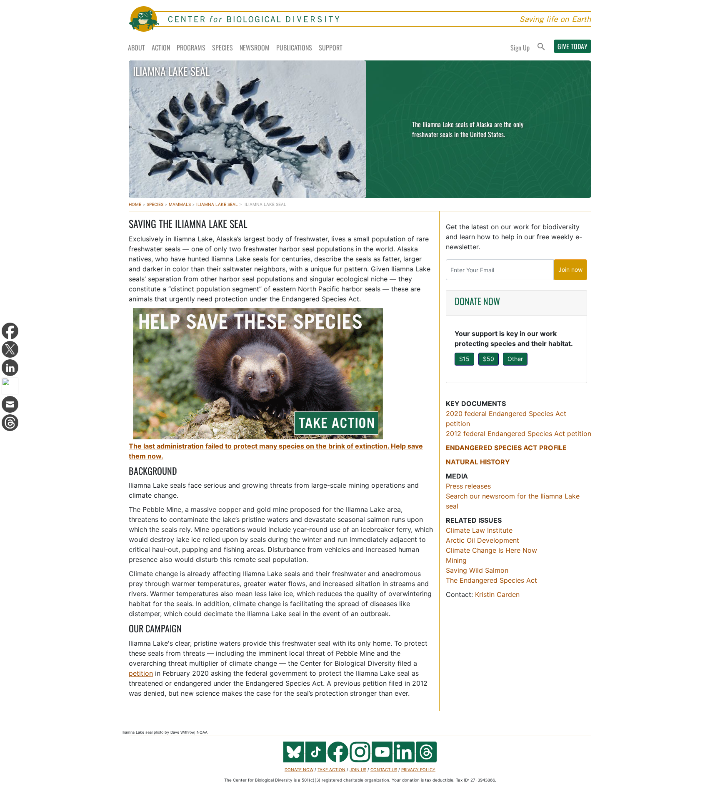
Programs (191, 48)
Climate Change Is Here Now (491, 550)
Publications (294, 48)
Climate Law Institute (479, 530)
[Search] (541, 47)
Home (135, 204)
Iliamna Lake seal (217, 204)
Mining (456, 560)
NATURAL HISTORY (478, 462)
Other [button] (515, 358)
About (136, 48)
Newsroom (255, 48)
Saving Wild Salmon (478, 570)
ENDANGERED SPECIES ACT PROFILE (506, 448)
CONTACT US (383, 769)
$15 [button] (464, 358)
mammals (180, 204)
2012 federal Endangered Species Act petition (518, 433)
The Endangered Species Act (491, 580)
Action (161, 48)
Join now (570, 269)
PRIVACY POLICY (418, 769)
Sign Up (520, 48)
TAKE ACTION (331, 769)
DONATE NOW (477, 301)
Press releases (468, 486)
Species (222, 48)
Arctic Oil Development (483, 540)
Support (330, 48)
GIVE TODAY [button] (573, 46)
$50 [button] (488, 358)
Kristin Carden (497, 594)
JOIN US (358, 769)
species (155, 204)
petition (141, 673)
